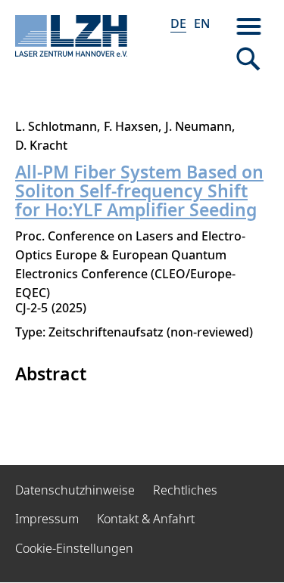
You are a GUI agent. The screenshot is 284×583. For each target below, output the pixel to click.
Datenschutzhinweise (75, 490)
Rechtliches (185, 490)
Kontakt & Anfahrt (146, 518)
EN (202, 23)
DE (178, 23)
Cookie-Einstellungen (74, 548)
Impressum (47, 518)
